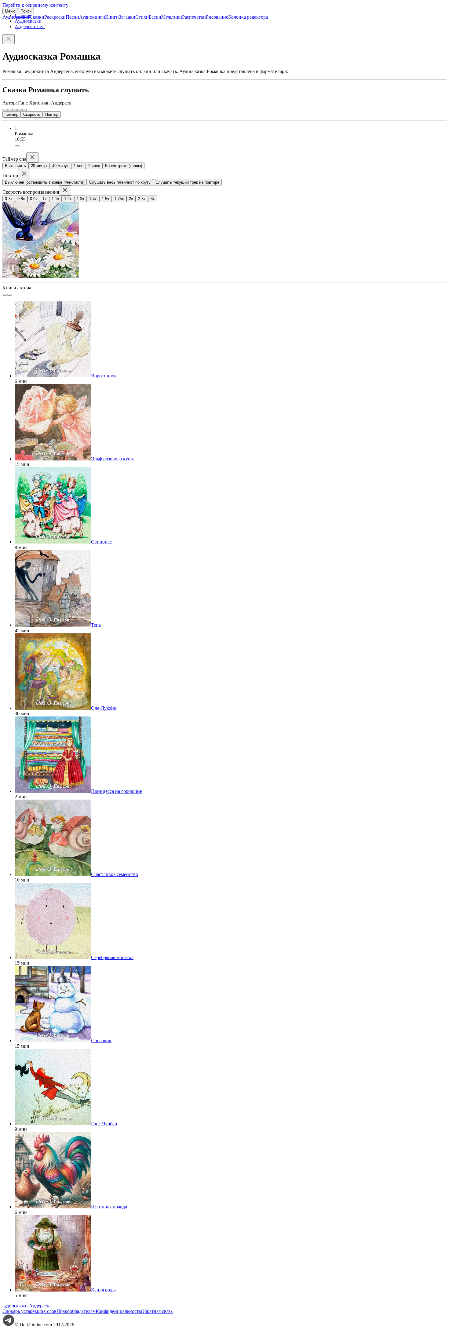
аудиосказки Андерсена (27, 1305)
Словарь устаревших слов (29, 1311)
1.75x (119, 198)
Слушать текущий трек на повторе (187, 182)
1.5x (105, 198)
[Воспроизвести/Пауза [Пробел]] (14, 110)
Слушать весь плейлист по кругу (120, 182)
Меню (10, 11)
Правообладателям (76, 1311)
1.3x (80, 198)
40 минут (60, 165)
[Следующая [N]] (24, 110)
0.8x (21, 198)
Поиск (25, 11)
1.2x (68, 198)
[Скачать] (17, 146)
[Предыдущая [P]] (4, 110)
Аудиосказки (15, 17)
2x (131, 198)
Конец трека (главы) (123, 165)
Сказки (36, 17)
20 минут (39, 165)
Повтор (51, 114)
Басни (155, 17)
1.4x (93, 198)
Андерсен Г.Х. (30, 26)
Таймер (11, 114)
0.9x (34, 198)
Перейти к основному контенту (35, 5)
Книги (112, 17)
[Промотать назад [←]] (9, 110)
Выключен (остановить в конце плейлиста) (44, 182)
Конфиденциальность (118, 1311)
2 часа (94, 165)
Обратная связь (157, 1311)
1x (44, 198)
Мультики (171, 17)
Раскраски (55, 17)
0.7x (9, 198)
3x (153, 198)
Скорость (31, 114)
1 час (78, 165)
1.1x (55, 198)
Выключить (15, 165)
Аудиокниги (92, 17)
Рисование (217, 17)
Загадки (127, 17)
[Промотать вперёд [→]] (19, 110)
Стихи (142, 17)
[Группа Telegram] (8, 1324)
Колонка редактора (248, 17)
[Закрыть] (8, 39)
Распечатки (194, 17)
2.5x (142, 198)
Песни (72, 17)
